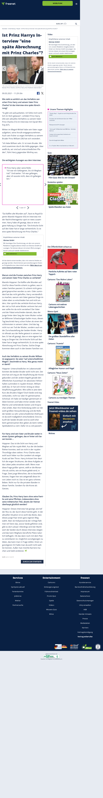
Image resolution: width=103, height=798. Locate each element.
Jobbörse (17, 596)
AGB (85, 609)
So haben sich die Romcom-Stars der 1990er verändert (60, 119)
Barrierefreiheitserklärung (85, 587)
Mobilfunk (57, 3)
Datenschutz (85, 596)
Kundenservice (85, 582)
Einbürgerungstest (51, 587)
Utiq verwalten (85, 605)
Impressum (85, 591)
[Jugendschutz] (51, 656)
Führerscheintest (51, 591)
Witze (51, 614)
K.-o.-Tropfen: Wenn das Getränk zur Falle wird (61, 145)
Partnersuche (18, 605)
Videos (51, 605)
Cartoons (51, 582)
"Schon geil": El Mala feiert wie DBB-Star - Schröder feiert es (62, 129)
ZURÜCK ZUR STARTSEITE (32, 561)
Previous (4, 68)
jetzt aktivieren (12, 254)
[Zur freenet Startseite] (7, 3)
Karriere (85, 627)
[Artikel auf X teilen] (42, 93)
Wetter (18, 600)
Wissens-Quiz (51, 609)
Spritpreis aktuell (17, 587)
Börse (18, 582)
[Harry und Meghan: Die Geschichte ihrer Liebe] (23, 71)
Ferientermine (17, 591)
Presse (85, 618)
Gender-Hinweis (85, 614)
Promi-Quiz (51, 596)
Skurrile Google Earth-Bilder (56, 140)
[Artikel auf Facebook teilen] (38, 93)
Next (41, 68)
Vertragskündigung (85, 632)
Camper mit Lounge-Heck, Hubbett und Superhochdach (59, 135)
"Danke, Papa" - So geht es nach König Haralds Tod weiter (62, 114)
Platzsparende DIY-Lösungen (57, 124)
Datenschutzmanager (85, 600)
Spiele (51, 600)
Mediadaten (85, 623)
